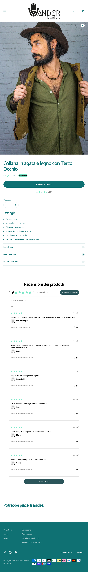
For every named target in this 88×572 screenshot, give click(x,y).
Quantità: (7, 200)
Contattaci (7, 530)
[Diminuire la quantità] (7, 205)
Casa (5, 534)
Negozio (6, 538)
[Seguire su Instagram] (10, 552)
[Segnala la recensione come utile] (76, 327)
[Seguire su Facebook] (4, 552)
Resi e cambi (27, 534)
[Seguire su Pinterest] (15, 552)
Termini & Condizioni (30, 538)
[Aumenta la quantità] (15, 205)
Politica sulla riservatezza (32, 542)
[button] (47, 292)
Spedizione (26, 530)
